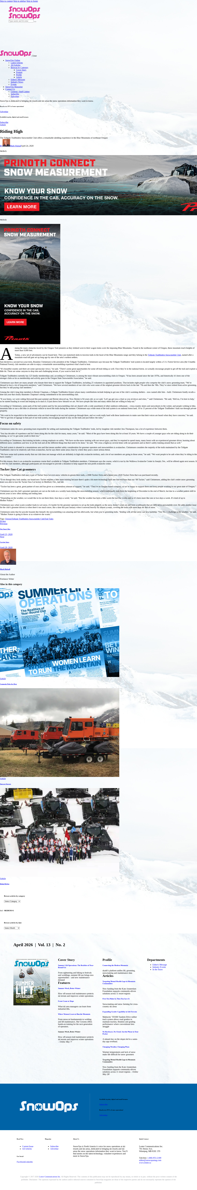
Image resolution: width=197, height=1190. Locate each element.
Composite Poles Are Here (8, 684)
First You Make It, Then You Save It (116, 999)
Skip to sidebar (19, 1)
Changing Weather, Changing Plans (116, 1047)
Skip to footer (32, 1)
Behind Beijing (4, 884)
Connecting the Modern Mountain (115, 965)
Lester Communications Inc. (50, 1177)
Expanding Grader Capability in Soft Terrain (120, 1012)
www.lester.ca (145, 1163)
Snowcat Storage (5, 784)
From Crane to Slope (66, 1001)
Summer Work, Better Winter (69, 988)
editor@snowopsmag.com (150, 1160)
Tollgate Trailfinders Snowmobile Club (164, 355)
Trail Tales (48, 519)
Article (3, 125)
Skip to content (6, 1)
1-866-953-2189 (154, 1158)
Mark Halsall (5, 569)
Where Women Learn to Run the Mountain (74, 1014)
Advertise (4, 111)
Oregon (8, 519)
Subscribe (4, 122)
